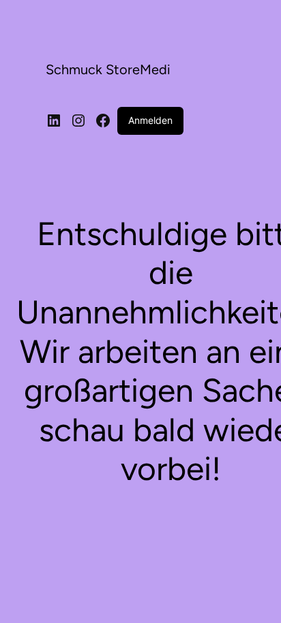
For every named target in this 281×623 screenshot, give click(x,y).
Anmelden (150, 120)
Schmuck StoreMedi (108, 69)
